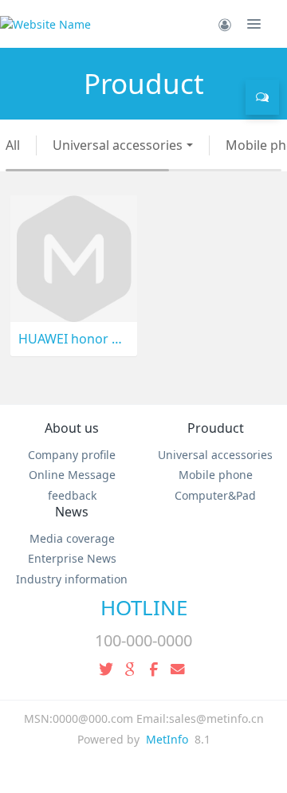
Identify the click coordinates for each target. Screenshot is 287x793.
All (13, 145)
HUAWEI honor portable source (73, 339)
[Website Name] (45, 24)
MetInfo (167, 739)
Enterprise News (72, 558)
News (71, 511)
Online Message (72, 474)
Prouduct (215, 428)
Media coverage (72, 538)
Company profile (72, 454)
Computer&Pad (215, 495)
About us (72, 428)
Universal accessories (118, 145)
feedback (72, 495)
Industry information (72, 579)
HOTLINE (143, 607)
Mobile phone (216, 474)
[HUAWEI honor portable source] (73, 257)
